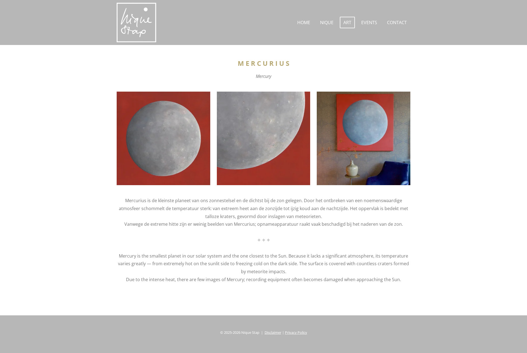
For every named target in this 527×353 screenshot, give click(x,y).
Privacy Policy (296, 332)
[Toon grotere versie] (163, 138)
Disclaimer (273, 332)
